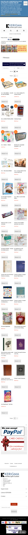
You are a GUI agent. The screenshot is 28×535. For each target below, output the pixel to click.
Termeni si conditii (6, 480)
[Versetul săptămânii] (7, 318)
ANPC (4, 484)
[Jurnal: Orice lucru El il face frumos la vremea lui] (7, 266)
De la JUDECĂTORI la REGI (7, 118)
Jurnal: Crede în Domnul (19, 378)
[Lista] (17, 71)
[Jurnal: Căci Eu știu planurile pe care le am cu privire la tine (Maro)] (7, 370)
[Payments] (14, 521)
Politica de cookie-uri (7, 483)
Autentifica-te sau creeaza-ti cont (8, 41)
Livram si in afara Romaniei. (15, 33)
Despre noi (5, 478)
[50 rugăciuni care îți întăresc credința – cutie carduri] (20, 240)
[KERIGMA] (14, 26)
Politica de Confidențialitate (11, 14)
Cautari (11, 463)
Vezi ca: (11, 71)
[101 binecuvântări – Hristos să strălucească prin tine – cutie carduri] (7, 240)
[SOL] (14, 530)
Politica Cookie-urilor (5, 15)
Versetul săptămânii (5, 326)
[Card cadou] (12, 436)
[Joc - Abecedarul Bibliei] (7, 162)
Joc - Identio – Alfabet (6, 144)
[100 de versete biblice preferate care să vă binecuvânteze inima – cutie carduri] (20, 214)
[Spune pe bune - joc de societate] (7, 214)
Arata (18, 68)
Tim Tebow (3, 355)
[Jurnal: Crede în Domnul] (20, 370)
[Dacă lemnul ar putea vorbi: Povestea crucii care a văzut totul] (7, 344)
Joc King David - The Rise (7, 404)
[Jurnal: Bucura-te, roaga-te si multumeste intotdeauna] (7, 292)
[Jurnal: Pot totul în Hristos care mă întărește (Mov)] (20, 344)
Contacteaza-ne (13, 466)
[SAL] (14, 525)
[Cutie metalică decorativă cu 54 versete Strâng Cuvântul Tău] (20, 318)
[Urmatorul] (17, 76)
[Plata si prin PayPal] (12, 427)
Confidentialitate (6, 481)
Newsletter (14, 504)
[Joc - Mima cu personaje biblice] (20, 188)
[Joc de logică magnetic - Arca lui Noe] (7, 188)
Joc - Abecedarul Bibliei (6, 170)
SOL (4, 485)
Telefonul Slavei (17, 118)
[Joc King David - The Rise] (7, 396)
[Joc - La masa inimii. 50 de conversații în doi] (20, 162)
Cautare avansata (18, 463)
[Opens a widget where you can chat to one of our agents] (22, 532)
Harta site (7, 463)
